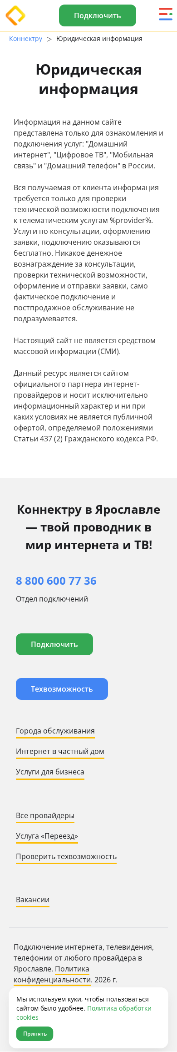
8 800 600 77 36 (56, 580)
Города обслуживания (55, 731)
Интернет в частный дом (60, 751)
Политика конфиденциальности (52, 974)
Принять (35, 1033)
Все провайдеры (45, 815)
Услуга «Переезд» (47, 836)
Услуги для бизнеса (50, 772)
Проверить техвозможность (66, 856)
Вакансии (32, 900)
